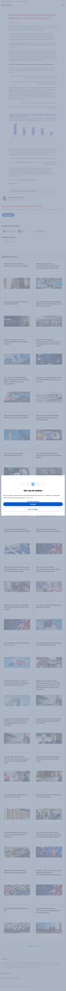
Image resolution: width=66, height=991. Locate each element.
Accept (33, 504)
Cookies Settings (33, 501)
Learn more (29, 497)
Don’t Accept (33, 509)
